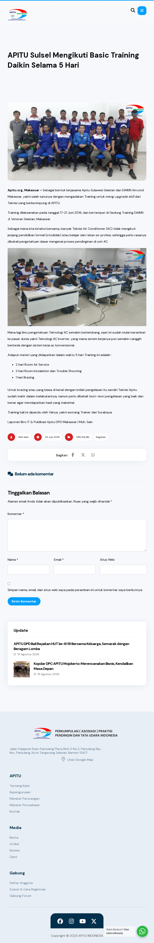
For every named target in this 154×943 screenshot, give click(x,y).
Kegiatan (101, 437)
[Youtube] (82, 921)
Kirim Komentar (24, 601)
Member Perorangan (25, 799)
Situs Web (107, 559)
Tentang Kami (19, 786)
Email (59, 559)
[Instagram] (71, 921)
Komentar (16, 514)
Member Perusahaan (25, 805)
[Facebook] (60, 921)
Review (15, 850)
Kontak (15, 811)
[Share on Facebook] (73, 455)
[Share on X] (83, 455)
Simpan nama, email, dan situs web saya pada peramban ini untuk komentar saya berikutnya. (75, 590)
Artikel (14, 844)
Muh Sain (23, 437)
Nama (13, 559)
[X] (93, 921)
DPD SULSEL (83, 437)
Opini (13, 857)
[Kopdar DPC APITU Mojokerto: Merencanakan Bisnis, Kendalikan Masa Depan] (22, 669)
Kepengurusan (20, 792)
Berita (14, 837)
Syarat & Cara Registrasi (28, 889)
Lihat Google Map (80, 760)
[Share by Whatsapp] (93, 455)
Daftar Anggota (21, 883)
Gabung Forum (20, 896)
